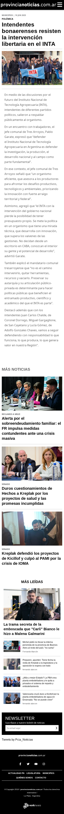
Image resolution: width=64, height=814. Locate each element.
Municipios (48, 773)
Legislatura (33, 773)
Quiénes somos (24, 778)
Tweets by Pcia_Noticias (17, 739)
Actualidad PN (16, 773)
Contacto (40, 778)
